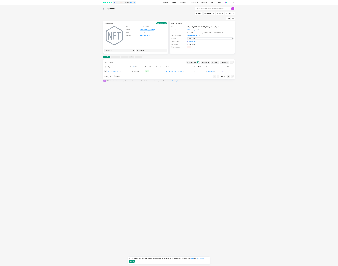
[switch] (198, 62)
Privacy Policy (200, 258)
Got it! (132, 261)
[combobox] (111, 76)
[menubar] (194, 2)
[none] (225, 2)
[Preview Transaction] (105, 71)
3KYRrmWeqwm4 (192, 30)
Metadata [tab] (138, 57)
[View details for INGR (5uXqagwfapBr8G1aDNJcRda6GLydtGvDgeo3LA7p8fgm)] (207, 71)
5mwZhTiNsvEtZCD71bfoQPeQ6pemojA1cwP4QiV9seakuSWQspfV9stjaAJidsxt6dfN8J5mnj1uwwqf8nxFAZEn (193, 35)
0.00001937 (132, 2)
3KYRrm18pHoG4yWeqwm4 (174, 71)
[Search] (232, 8)
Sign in (219, 2)
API (229, 18)
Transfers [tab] (106, 57)
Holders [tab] (131, 57)
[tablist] (122, 57)
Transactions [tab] (115, 57)
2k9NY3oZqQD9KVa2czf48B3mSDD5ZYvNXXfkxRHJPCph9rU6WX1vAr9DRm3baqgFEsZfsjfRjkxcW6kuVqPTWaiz (114, 71)
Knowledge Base (176, 81)
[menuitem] (166, 2)
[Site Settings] (233, 2)
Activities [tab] (124, 57)
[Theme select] (229, 2)
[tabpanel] (169, 69)
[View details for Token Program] (222, 71)
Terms (192, 258)
